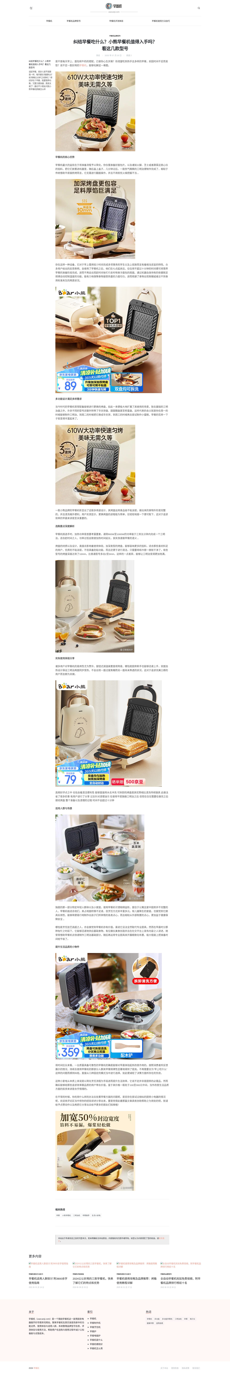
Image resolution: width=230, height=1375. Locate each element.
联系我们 (196, 1368)
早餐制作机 (95, 1323)
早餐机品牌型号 (115, 36)
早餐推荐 (86, 1215)
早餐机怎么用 (96, 1348)
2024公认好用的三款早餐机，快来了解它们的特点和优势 (93, 1280)
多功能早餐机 (167, 1319)
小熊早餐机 (66, 1215)
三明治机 (76, 1215)
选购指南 (159, 1323)
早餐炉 (93, 1331)
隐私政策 (185, 1368)
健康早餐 (150, 1323)
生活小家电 (96, 1215)
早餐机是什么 (96, 1340)
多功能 (157, 1319)
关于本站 (164, 1368)
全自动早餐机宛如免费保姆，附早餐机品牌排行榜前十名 (180, 1280)
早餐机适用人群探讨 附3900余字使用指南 (48, 1280)
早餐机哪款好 (96, 1344)
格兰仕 (192, 1319)
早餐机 (83, 65)
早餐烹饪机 (95, 1327)
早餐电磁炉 (95, 1336)
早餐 (58, 1215)
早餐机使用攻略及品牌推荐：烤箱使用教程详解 (137, 1280)
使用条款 (175, 1368)
